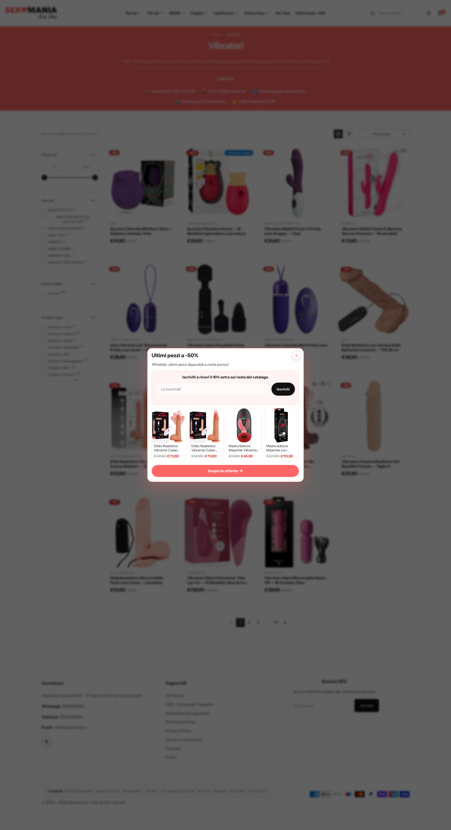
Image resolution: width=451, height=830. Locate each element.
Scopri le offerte (225, 470)
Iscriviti (283, 389)
